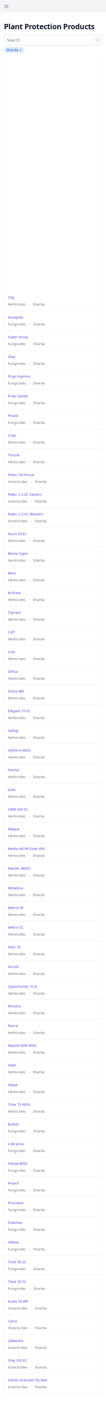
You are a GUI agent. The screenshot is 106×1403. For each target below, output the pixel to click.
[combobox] (53, 40)
